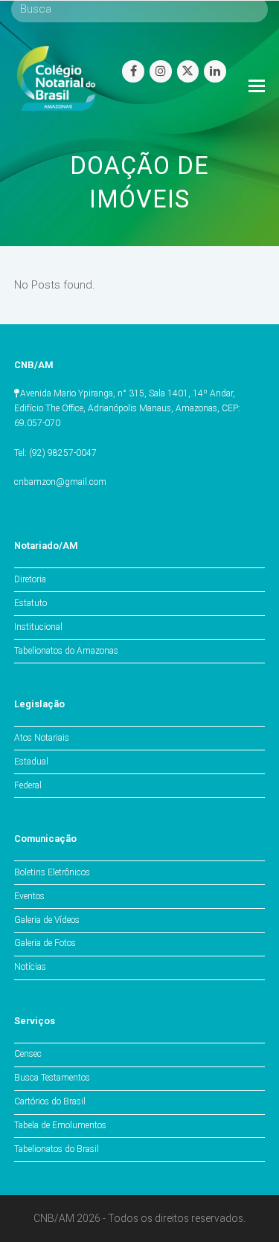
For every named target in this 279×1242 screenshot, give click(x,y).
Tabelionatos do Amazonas (66, 651)
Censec (28, 1054)
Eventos (29, 896)
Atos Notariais (41, 738)
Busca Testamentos (52, 1077)
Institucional (38, 627)
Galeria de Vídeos (47, 920)
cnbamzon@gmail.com (60, 482)
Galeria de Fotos (45, 943)
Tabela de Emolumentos (60, 1125)
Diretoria (30, 579)
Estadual (31, 761)
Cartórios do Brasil (50, 1101)
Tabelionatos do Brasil (56, 1149)
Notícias (30, 967)
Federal (28, 785)
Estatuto (30, 603)
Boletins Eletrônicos (52, 872)
